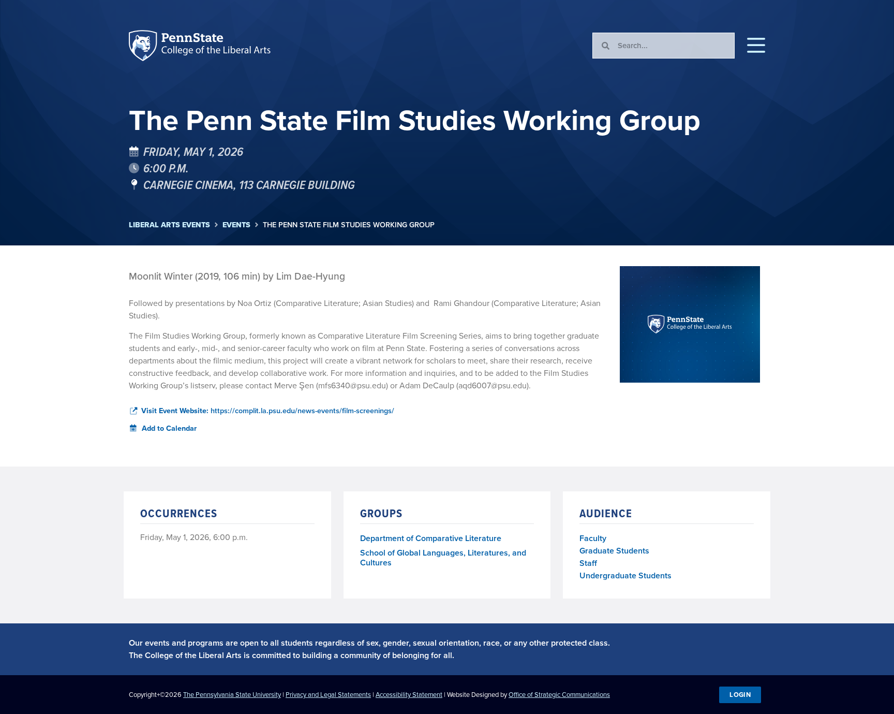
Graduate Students (614, 551)
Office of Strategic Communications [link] (559, 695)
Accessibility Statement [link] (409, 695)
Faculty (592, 538)
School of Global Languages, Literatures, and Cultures (443, 558)
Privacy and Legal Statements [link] (328, 695)
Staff (588, 563)
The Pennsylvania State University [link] (232, 695)
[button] (756, 45)
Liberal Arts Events (169, 225)
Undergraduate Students (625, 575)
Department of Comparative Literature (430, 538)
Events (236, 225)
